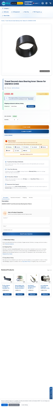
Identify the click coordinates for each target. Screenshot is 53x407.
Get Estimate (31, 106)
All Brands (6, 12)
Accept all (4, 404)
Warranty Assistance (9, 244)
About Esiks (7, 15)
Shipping (25, 197)
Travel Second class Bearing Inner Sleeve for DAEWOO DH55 (20, 20)
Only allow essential (14, 404)
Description (5, 197)
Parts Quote (20, 3)
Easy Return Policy (26, 261)
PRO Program (36, 12)
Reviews (31, 197)
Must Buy (26, 12)
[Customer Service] (42, 3)
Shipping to (7, 106)
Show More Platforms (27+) (26, 154)
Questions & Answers (15, 197)
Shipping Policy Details (7, 253)
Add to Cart (27, 131)
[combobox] (18, 106)
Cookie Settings (24, 404)
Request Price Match (43, 93)
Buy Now (27, 127)
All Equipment (16, 12)
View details (30, 99)
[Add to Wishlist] (11, 282)
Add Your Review (15, 88)
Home (2, 20)
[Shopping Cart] (50, 3)
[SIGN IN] (46, 3)
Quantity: (6, 119)
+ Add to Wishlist (8, 135)
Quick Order (13, 3)
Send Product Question (26, 234)
